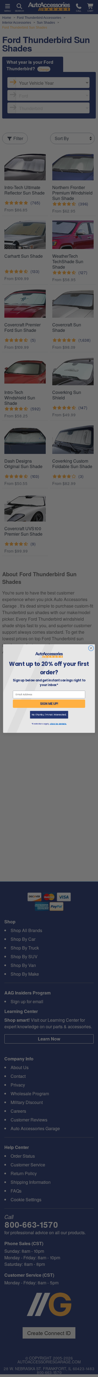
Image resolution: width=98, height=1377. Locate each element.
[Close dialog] (91, 648)
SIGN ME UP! (49, 704)
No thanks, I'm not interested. (49, 715)
